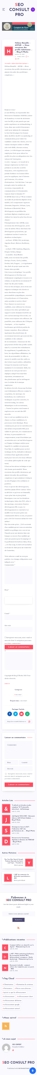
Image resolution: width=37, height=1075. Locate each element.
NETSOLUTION (24, 1068)
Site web (8, 626)
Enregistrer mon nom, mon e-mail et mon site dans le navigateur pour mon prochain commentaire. (18, 640)
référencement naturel (12, 1008)
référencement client (25, 996)
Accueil (7, 63)
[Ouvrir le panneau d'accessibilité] (32, 1070)
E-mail (7, 614)
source (7, 684)
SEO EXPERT (16, 1044)
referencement (9, 996)
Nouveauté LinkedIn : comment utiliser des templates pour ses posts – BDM (22, 967)
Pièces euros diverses (23, 988)
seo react (18, 694)
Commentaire (10, 565)
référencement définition (12, 1000)
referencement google (12, 1004)
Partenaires (8, 988)
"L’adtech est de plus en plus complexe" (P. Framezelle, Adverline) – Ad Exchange (21, 807)
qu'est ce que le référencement (15, 992)
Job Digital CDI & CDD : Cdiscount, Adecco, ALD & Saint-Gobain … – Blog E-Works (23, 818)
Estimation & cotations (25, 984)
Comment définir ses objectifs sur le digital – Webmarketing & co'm (22, 946)
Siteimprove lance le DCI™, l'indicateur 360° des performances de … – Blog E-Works (23, 829)
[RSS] (18, 927)
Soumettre (18, 920)
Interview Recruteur (19, 63)
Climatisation (8, 984)
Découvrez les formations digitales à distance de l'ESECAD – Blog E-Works (23, 839)
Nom (7, 590)
